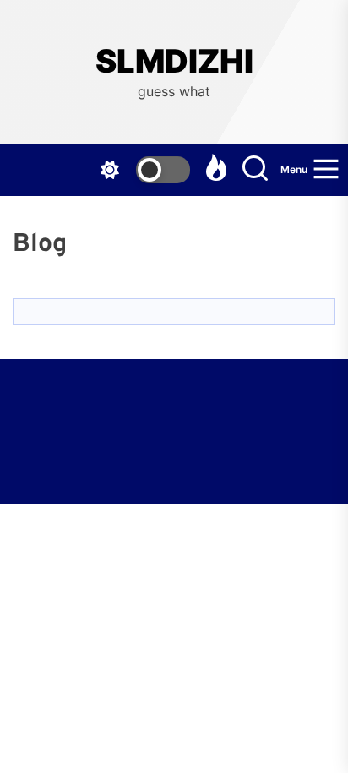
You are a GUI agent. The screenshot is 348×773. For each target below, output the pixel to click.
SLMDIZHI (174, 61)
